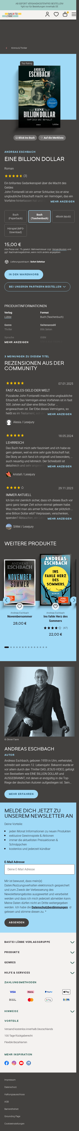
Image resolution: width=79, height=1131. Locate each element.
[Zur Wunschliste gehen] (56, 14)
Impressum (10, 1080)
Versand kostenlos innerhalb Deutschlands (28, 1029)
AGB (6, 1101)
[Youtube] (21, 1063)
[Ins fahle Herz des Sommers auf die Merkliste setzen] (55, 580)
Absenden (16, 922)
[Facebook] (6, 1063)
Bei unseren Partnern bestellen (35, 287)
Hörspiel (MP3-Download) (15, 230)
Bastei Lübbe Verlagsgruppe (27, 941)
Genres (10, 962)
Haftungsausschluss (14, 1094)
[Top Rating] (39, 97)
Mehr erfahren (21, 794)
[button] (19, 600)
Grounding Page (12, 1116)
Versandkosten (59, 249)
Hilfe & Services (17, 972)
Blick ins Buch (27, 137)
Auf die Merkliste (53, 138)
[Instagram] (14, 1063)
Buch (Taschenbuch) (39, 216)
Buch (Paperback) (16, 216)
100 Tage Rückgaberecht (18, 1035)
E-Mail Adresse (14, 862)
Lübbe (7, 316)
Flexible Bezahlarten (15, 1042)
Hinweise (11, 1011)
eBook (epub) (63, 216)
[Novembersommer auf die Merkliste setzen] (19, 582)
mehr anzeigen (63, 201)
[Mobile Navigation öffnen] (74, 14)
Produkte (12, 952)
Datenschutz (10, 1087)
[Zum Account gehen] (47, 14)
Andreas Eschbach (19, 152)
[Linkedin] (28, 1063)
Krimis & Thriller (19, 48)
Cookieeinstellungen (14, 1123)
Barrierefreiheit (11, 1109)
